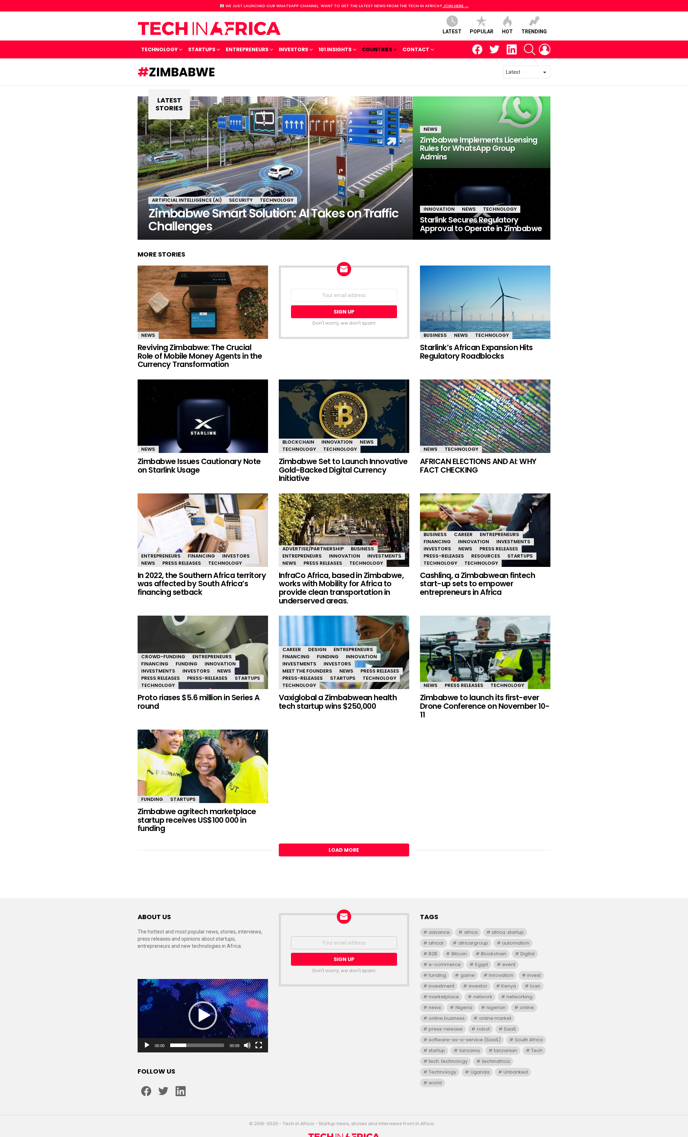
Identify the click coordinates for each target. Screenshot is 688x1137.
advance (439, 932)
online (527, 1007)
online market (495, 1018)
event (508, 964)
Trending (534, 31)
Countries (377, 49)
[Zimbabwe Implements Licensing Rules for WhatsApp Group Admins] (481, 132)
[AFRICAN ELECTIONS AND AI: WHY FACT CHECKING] (485, 416)
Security (241, 200)
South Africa (529, 1039)
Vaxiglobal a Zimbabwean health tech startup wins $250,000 (338, 701)
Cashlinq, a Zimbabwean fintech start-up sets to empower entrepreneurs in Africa (477, 583)
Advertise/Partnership (313, 548)
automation (515, 943)
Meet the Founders (307, 671)
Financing (201, 556)
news (435, 1007)
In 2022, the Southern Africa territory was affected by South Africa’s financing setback (202, 583)
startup (437, 1050)
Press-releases (444, 556)
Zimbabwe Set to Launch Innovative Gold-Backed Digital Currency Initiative (343, 469)
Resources (485, 556)
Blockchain (298, 442)
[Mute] (247, 1045)
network (482, 996)
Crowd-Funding (163, 656)
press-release (446, 1029)
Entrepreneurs (247, 49)
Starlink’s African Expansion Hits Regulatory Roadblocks (476, 351)
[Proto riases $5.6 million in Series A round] (203, 652)
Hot (507, 31)
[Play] (146, 1045)
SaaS (510, 1029)
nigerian (496, 1007)
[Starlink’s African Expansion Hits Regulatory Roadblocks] (485, 302)
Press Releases (181, 563)
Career (463, 534)
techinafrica (496, 1061)
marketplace (444, 996)
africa (471, 932)
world (435, 1082)
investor (478, 986)
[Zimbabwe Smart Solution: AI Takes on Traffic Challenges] (275, 168)
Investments (384, 556)
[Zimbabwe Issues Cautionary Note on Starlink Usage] (203, 416)
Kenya (508, 986)
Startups (201, 49)
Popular (481, 31)
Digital (527, 953)
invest (534, 975)
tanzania (469, 1050)
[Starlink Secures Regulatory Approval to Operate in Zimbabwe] (481, 204)
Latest (452, 31)
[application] (203, 1015)
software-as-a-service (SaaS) (465, 1039)
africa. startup (508, 932)
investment (441, 986)
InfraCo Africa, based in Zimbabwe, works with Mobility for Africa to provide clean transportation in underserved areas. (341, 588)
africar (436, 943)
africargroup (473, 943)
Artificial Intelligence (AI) (187, 200)
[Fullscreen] (258, 1045)
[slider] (197, 1045)
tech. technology (448, 1061)
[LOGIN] (544, 49)
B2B (433, 953)
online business (447, 1018)
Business (435, 335)
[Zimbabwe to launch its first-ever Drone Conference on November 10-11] (485, 652)
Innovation (439, 209)
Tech (537, 1050)
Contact (415, 49)
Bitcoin (459, 953)
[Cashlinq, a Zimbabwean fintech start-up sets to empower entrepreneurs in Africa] (485, 530)
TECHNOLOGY (159, 49)
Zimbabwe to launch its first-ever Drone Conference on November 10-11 (484, 706)
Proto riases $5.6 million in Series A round (199, 701)
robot (483, 1029)
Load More (344, 850)
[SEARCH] (529, 49)
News (431, 129)
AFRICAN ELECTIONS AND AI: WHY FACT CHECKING (478, 465)
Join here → (455, 6)
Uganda (479, 1072)
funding (437, 975)
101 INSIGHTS (335, 49)
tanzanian (505, 1050)
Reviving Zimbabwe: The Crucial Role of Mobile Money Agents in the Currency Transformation (200, 355)
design (317, 649)
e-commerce (445, 964)
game (467, 975)
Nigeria (463, 1007)
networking (519, 996)
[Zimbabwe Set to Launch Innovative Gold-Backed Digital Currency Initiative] (344, 416)
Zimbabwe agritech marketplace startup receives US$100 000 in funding (197, 819)
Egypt (481, 964)
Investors (293, 49)
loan (535, 986)
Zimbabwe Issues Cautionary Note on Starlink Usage (199, 465)
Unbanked (515, 1072)
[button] (202, 1015)
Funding (186, 663)
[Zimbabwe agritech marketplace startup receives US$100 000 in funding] (203, 766)
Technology (276, 200)
